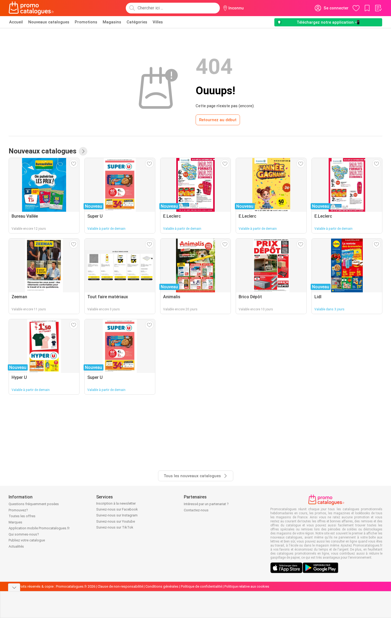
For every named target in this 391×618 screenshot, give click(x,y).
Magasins (112, 22)
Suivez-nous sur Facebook (117, 509)
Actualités (16, 546)
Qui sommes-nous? (24, 534)
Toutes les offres (22, 516)
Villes (158, 22)
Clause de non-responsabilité (120, 586)
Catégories (137, 22)
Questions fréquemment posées (34, 504)
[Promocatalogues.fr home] (31, 8)
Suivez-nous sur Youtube (115, 521)
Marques (15, 522)
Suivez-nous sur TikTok (114, 527)
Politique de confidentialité (201, 586)
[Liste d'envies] (378, 8)
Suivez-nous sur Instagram (117, 515)
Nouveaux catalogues (48, 22)
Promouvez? (18, 510)
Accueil (16, 22)
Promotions (86, 22)
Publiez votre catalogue (27, 540)
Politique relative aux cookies (246, 586)
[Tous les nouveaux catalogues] (83, 151)
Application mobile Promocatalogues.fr (39, 528)
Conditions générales (161, 586)
